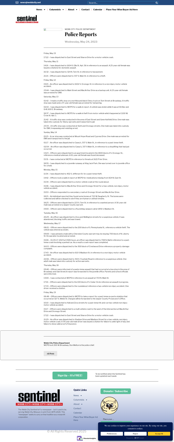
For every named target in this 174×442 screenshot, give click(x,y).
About (71, 10)
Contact (85, 10)
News (39, 10)
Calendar (97, 10)
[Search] (156, 2)
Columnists (55, 10)
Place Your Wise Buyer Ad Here (122, 10)
